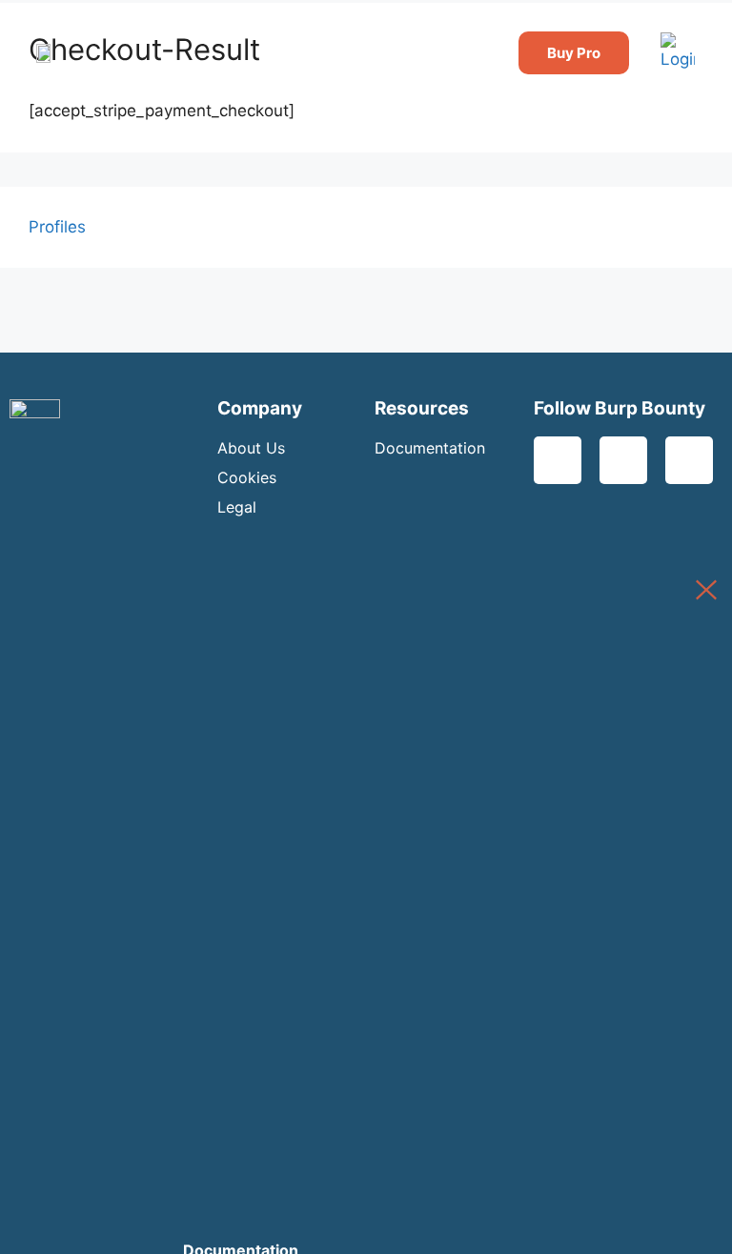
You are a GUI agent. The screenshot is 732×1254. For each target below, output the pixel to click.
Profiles (57, 226)
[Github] (689, 460)
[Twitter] (557, 460)
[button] (654, 53)
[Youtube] (623, 460)
